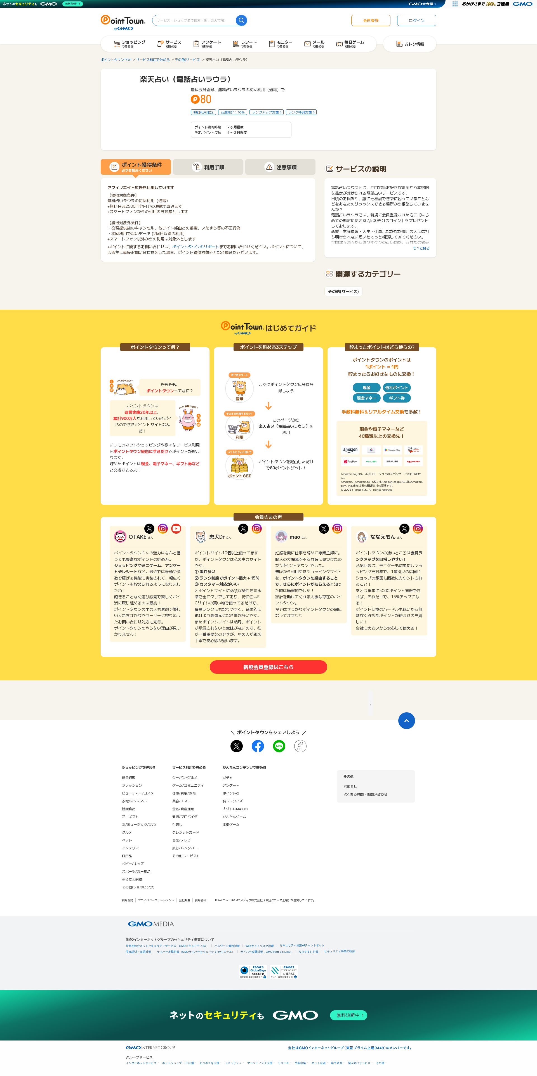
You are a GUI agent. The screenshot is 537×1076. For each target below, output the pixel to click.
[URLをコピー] (300, 746)
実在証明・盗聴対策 (138, 951)
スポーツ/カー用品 (136, 871)
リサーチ (283, 1063)
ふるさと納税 (132, 879)
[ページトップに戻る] (406, 720)
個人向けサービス (359, 1063)
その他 (380, 1063)
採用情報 (200, 900)
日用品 (127, 855)
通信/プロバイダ (184, 816)
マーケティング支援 (259, 1063)
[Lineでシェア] (279, 746)
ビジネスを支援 (209, 1063)
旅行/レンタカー (184, 847)
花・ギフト (130, 816)
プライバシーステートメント (156, 900)
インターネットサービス (141, 1063)
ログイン (417, 20)
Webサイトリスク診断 (260, 945)
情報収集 (300, 1063)
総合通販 (128, 777)
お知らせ (350, 786)
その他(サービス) (343, 291)
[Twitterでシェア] (236, 746)
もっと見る (421, 247)
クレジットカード (185, 832)
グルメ (127, 832)
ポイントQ (231, 793)
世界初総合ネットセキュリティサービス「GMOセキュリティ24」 (167, 945)
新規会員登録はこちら (268, 666)
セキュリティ (233, 1063)
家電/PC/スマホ (134, 800)
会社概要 (184, 900)
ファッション (132, 785)
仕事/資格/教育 (184, 793)
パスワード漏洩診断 (227, 945)
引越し (177, 824)
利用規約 (127, 900)
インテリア (130, 847)
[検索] (241, 20)
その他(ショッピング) (138, 887)
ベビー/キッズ (133, 863)
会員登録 (371, 20)
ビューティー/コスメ (138, 793)
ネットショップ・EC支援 (178, 1063)
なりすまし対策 (308, 951)
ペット (127, 840)
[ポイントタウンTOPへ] (123, 22)
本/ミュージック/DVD (139, 824)
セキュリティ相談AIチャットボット (302, 945)
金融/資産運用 (183, 808)
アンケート (231, 785)
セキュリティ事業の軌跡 (339, 951)
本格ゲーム (231, 824)
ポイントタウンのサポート (195, 246)
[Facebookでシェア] (258, 746)
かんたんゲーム (234, 816)
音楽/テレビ (181, 840)
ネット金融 (319, 1063)
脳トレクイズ (233, 800)
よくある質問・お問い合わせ (365, 794)
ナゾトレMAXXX (236, 808)
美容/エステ (181, 800)
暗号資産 (336, 1063)
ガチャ (228, 777)
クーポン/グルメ (184, 777)
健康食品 (128, 808)
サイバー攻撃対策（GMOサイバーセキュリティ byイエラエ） (196, 951)
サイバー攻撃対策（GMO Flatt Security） (267, 951)
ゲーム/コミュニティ (188, 785)
